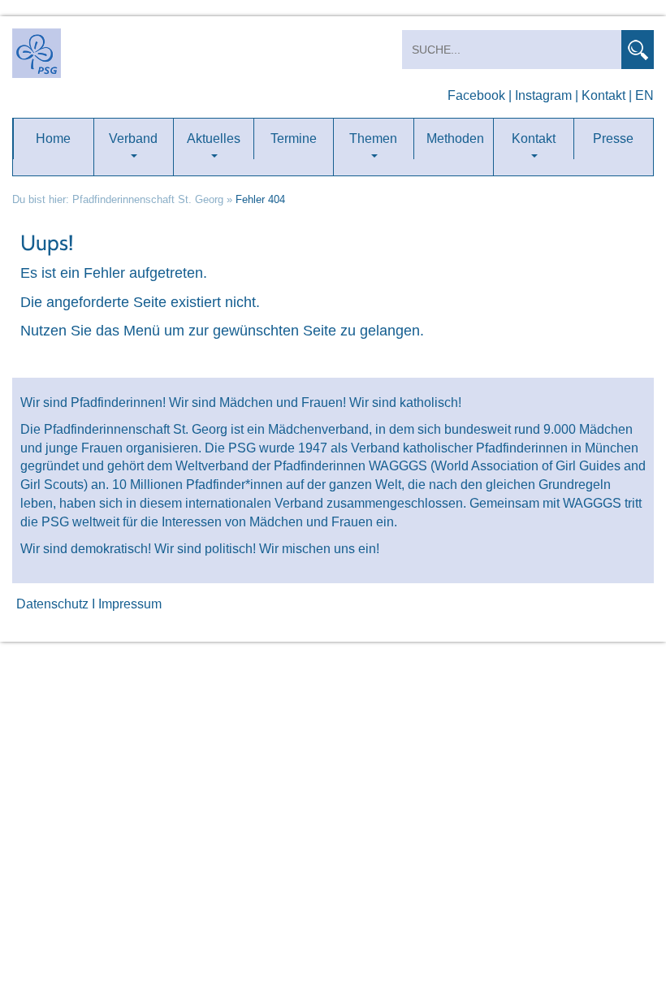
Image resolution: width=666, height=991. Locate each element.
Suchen (637, 49)
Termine (293, 138)
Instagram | (546, 95)
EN (644, 95)
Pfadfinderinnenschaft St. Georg (147, 199)
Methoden (455, 138)
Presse (613, 138)
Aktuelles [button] (213, 138)
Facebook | (480, 95)
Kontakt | (607, 95)
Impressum (130, 604)
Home (53, 138)
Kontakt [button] (534, 138)
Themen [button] (373, 138)
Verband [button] (133, 138)
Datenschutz (52, 604)
